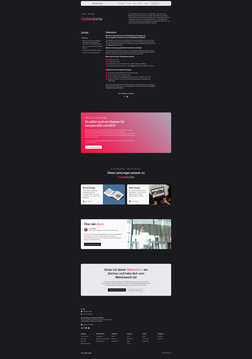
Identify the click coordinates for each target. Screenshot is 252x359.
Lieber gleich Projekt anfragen (136, 289)
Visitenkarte (84, 38)
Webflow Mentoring (100, 341)
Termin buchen (145, 338)
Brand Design (91, 13)
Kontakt (146, 3)
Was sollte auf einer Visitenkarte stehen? (92, 50)
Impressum (160, 338)
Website (133, 65)
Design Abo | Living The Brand (102, 338)
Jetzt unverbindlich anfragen (93, 147)
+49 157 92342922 (87, 314)
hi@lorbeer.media (87, 311)
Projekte (129, 3)
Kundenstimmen (115, 341)
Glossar (128, 343)
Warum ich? (114, 338)
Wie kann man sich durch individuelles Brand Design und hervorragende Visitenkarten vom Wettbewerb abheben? (92, 42)
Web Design (83, 341)
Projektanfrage (155, 3)
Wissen (139, 3)
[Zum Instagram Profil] (84, 328)
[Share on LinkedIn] (127, 97)
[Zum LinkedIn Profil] (81, 328)
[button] (121, 3)
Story (134, 3)
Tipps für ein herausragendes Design (90, 52)
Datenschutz (160, 336)
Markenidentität (112, 45)
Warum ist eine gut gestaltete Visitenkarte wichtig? (92, 47)
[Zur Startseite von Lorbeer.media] (86, 353)
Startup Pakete (99, 336)
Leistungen (121, 3)
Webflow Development (85, 343)
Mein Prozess (130, 338)
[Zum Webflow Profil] (86, 328)
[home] (97, 3)
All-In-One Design (85, 336)
